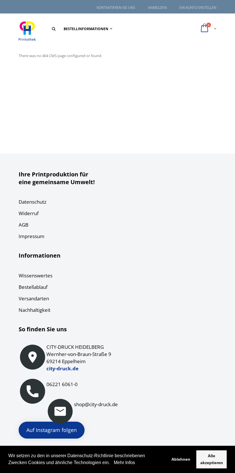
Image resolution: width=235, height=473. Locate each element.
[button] (112, 463)
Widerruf (29, 213)
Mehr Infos (124, 462)
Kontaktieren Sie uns (116, 7)
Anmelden (157, 7)
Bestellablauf (33, 287)
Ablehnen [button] (180, 459)
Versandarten (34, 298)
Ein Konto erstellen (197, 7)
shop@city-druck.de (96, 404)
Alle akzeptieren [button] (211, 459)
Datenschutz (32, 201)
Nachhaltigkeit (34, 310)
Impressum (31, 236)
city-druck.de (62, 368)
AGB (23, 224)
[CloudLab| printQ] (27, 31)
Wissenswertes (35, 275)
